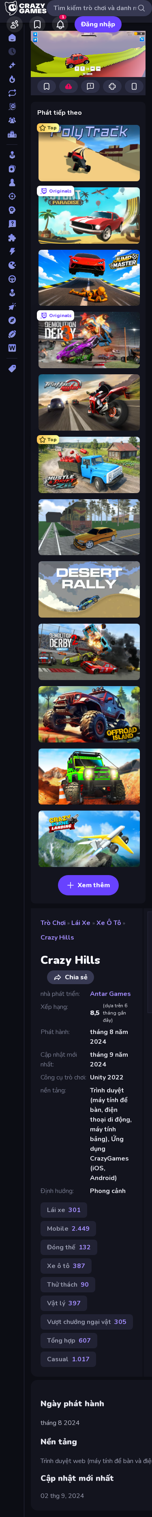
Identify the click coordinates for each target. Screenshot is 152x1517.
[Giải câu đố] (12, 224)
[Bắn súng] (12, 196)
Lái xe (80, 922)
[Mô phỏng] (12, 293)
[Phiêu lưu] (12, 320)
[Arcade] (12, 155)
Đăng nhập (98, 24)
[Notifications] (60, 24)
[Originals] (12, 107)
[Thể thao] (12, 334)
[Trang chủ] (12, 38)
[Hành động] (12, 251)
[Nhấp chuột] (12, 306)
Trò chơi (53, 922)
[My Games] (37, 24)
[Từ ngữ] (12, 348)
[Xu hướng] (12, 79)
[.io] (12, 265)
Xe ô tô (108, 922)
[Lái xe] (12, 279)
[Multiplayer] (12, 120)
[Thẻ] (12, 368)
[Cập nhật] (12, 93)
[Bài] (12, 169)
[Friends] (14, 24)
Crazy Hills (57, 937)
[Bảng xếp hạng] (12, 134)
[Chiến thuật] (12, 210)
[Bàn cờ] (12, 182)
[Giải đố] (12, 238)
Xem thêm (94, 885)
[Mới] (12, 65)
